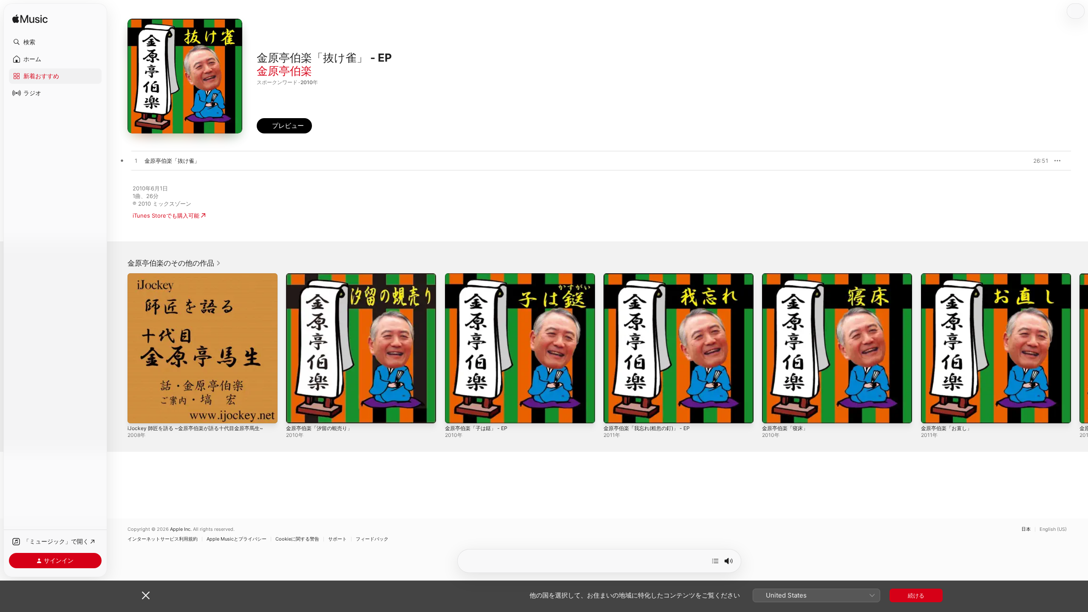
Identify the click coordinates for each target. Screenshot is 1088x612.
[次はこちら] (715, 561)
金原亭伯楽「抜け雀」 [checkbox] (172, 160)
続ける (916, 595)
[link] (174, 263)
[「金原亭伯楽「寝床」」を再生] (772, 412)
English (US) (1053, 529)
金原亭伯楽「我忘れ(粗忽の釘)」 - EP (651, 276)
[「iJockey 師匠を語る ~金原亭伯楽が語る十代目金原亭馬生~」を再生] (138, 412)
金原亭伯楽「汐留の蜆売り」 (322, 276)
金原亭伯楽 (284, 70)
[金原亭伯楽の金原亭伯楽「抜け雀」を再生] (136, 161)
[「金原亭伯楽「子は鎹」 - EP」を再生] (455, 412)
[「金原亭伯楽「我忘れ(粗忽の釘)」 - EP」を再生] (614, 412)
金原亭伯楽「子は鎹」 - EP (479, 276)
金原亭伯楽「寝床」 (787, 276)
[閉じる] (146, 595)
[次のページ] (1079, 348)
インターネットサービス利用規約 (163, 539)
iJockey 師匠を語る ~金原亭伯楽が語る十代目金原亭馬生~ (201, 276)
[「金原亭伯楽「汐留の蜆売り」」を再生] (296, 412)
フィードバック (372, 539)
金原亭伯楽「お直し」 (948, 276)
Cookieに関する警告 (297, 539)
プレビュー (1037, 160)
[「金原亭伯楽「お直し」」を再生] (931, 412)
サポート (337, 539)
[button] (55, 42)
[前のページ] (119, 348)
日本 (1026, 529)
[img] (30, 19)
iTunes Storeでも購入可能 (166, 215)
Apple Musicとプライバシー (236, 539)
